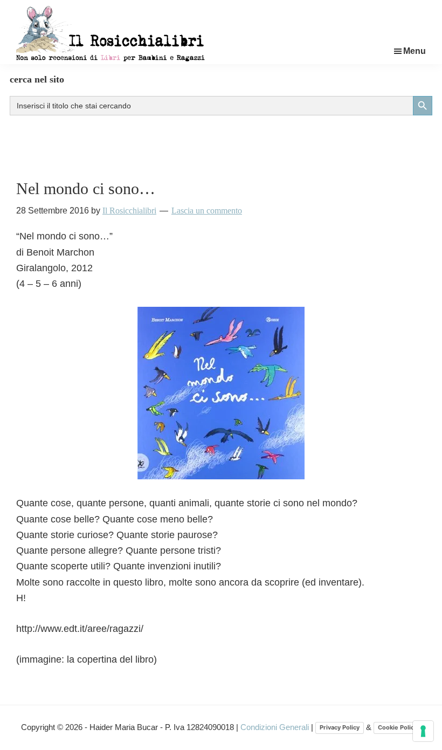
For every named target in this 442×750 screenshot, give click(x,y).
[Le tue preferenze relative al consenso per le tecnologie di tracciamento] (423, 731)
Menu (414, 51)
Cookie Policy (397, 727)
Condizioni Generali (275, 727)
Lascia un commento (206, 210)
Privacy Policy (340, 727)
